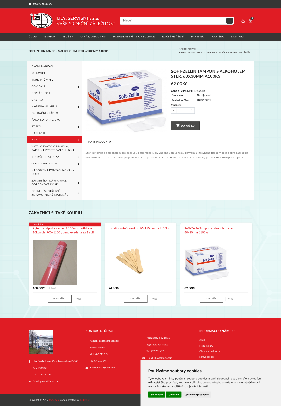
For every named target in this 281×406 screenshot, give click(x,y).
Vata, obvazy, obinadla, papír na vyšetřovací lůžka (220, 53)
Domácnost (41, 93)
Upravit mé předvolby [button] (197, 394)
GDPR (202, 340)
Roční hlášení (173, 36)
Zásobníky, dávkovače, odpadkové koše (50, 182)
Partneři (198, 36)
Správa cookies (206, 357)
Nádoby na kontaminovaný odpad (53, 172)
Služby (67, 36)
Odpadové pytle (44, 163)
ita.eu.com (54, 400)
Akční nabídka (43, 66)
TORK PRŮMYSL (42, 79)
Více (78, 298)
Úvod (33, 36)
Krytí (192, 49)
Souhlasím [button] (157, 394)
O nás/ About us (93, 36)
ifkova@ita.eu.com (163, 358)
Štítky (36, 126)
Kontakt (238, 36)
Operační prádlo (45, 113)
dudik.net (85, 400)
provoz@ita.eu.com (49, 381)
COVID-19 (38, 86)
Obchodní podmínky (209, 351)
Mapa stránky (206, 346)
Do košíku (188, 126)
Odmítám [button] (174, 394)
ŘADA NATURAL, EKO (46, 120)
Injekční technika (45, 157)
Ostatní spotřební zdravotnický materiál (50, 193)
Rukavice (39, 73)
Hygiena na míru (44, 106)
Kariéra (218, 36)
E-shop (49, 36)
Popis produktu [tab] (99, 141)
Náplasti (38, 133)
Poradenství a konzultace (134, 36)
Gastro (37, 99)
